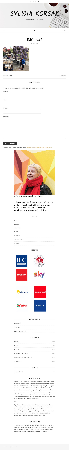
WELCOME (17, 228)
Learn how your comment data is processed (39, 147)
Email (5, 100)
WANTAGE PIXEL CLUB (21, 353)
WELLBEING (17, 361)
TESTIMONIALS (18, 239)
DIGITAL (16, 342)
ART (15, 220)
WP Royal (14, 447)
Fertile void (17, 323)
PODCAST (17, 224)
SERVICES (17, 236)
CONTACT (17, 243)
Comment (6, 116)
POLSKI (16, 349)
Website (5, 108)
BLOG (16, 232)
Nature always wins (20, 331)
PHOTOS (17, 345)
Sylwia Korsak (34, 14)
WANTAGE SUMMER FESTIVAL (23, 357)
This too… (17, 327)
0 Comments (62, 75)
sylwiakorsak (8, 75)
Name (5, 91)
